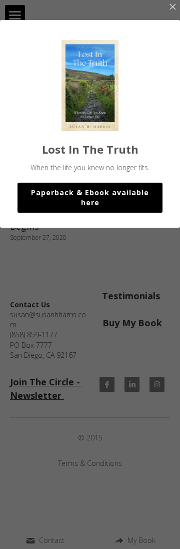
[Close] (172, 7)
